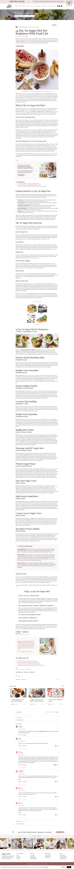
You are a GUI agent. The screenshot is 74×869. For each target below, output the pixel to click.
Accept (69, 867)
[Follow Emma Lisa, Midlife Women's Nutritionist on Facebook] (61, 6)
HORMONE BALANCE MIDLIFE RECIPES (48, 1)
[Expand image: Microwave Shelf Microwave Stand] (45, 305)
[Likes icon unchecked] (19, 735)
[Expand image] (23, 341)
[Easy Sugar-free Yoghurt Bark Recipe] (55, 693)
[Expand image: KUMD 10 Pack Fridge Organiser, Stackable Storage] (35, 305)
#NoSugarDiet (28, 669)
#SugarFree (18, 669)
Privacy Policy (45, 867)
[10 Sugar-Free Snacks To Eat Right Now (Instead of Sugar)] (37, 693)
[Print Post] (21, 676)
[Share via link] (19, 676)
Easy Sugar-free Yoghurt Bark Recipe (56, 700)
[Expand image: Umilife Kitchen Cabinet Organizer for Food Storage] (45, 316)
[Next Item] (71, 843)
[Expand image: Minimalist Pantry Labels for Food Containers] (34, 316)
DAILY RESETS (60, 1)
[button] (69, 3)
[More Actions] (57, 726)
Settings (63, 867)
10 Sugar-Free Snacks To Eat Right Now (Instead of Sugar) (36, 700)
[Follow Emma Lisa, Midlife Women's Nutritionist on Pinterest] (57, 6)
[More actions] (57, 27)
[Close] (72, 867)
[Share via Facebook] (16, 676)
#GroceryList (23, 669)
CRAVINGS (36, 1)
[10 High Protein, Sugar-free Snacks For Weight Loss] (18, 693)
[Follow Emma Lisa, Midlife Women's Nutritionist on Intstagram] (59, 6)
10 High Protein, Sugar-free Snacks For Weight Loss (17, 700)
